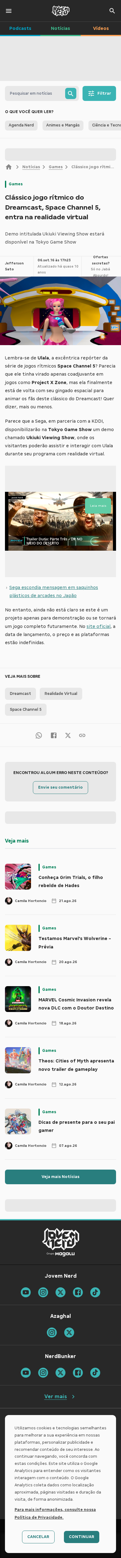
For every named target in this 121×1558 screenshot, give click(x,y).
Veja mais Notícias (60, 1177)
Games (56, 167)
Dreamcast (20, 693)
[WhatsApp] (39, 735)
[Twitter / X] (68, 735)
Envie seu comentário (60, 787)
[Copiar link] (82, 735)
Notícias (31, 167)
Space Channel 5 (26, 709)
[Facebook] (53, 735)
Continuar (81, 1537)
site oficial (98, 626)
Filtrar (104, 93)
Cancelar (38, 1537)
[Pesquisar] (70, 93)
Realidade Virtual (61, 693)
